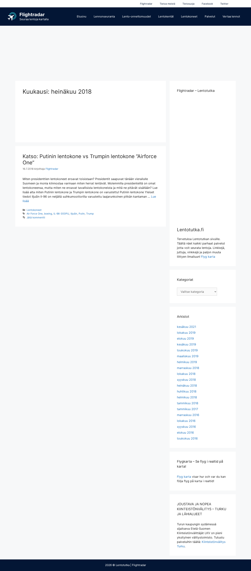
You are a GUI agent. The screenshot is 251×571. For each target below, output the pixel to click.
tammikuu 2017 (187, 409)
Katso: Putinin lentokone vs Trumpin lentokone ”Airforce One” (90, 159)
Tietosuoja (188, 3)
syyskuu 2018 (186, 379)
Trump (90, 213)
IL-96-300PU (61, 213)
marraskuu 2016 (188, 415)
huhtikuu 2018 (186, 391)
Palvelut (210, 16)
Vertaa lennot (231, 16)
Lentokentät (166, 16)
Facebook (207, 3)
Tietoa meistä (167, 3)
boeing (48, 213)
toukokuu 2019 (187, 350)
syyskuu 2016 (186, 426)
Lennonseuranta (104, 16)
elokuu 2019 (185, 338)
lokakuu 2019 (186, 332)
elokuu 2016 (185, 432)
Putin (82, 213)
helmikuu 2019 (187, 362)
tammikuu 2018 (187, 403)
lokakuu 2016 (186, 421)
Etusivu (81, 16)
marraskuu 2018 (188, 368)
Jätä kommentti (36, 217)
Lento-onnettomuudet (136, 16)
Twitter (224, 3)
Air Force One (35, 213)
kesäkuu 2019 (186, 344)
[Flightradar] (12, 16)
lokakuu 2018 (186, 374)
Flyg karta (208, 256)
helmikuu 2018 (187, 397)
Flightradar (146, 3)
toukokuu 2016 (187, 438)
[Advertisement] (125, 51)
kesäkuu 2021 (186, 327)
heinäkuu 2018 (187, 385)
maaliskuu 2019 (187, 356)
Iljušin (74, 213)
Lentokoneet (189, 16)
